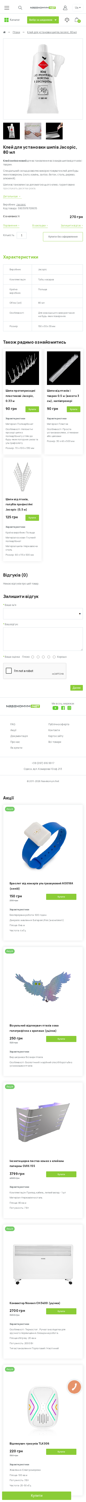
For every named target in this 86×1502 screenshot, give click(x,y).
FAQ (12, 724)
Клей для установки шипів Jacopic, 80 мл (52, 32)
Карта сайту (55, 736)
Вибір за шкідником (40, 19)
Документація (19, 736)
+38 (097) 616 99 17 (43, 763)
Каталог (15, 19)
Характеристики (20, 257)
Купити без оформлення (63, 236)
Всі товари (54, 742)
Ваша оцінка (12, 657)
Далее (77, 687)
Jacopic (21, 204)
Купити (37, 1496)
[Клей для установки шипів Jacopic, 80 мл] (43, 117)
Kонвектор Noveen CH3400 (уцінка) (35, 1303)
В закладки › (40, 225)
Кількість (8, 235)
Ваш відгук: (12, 624)
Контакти (54, 730)
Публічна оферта (59, 724)
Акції (13, 730)
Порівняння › (11, 225)
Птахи (16, 32)
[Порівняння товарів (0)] (67, 19)
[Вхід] (65, 7)
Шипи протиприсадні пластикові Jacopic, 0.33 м (20, 396)
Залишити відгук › (72, 225)
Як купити (16, 748)
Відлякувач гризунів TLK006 (29, 1443)
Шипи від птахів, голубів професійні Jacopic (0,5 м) (19, 504)
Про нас (15, 742)
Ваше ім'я (10, 605)
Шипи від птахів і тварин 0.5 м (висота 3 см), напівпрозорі (63, 396)
